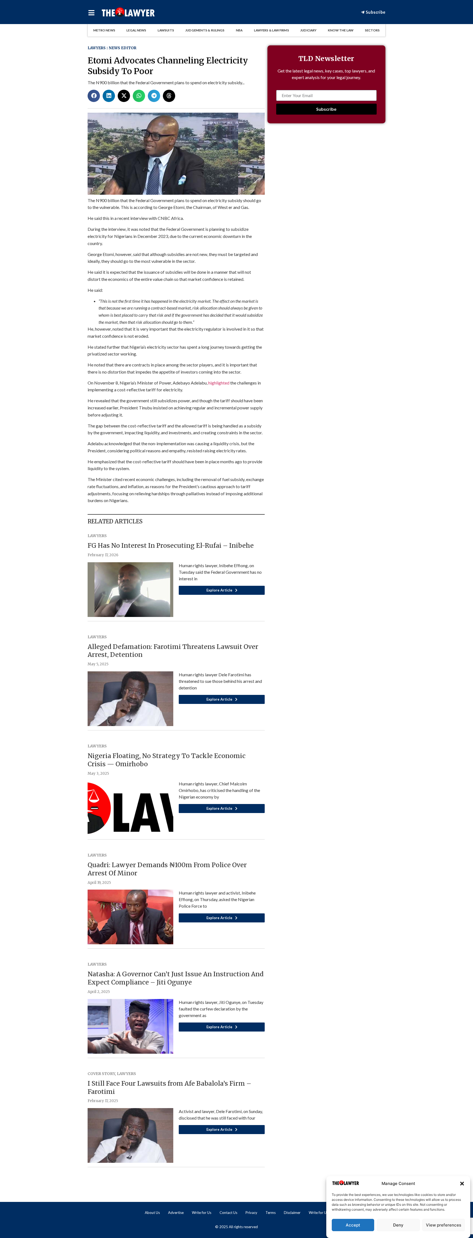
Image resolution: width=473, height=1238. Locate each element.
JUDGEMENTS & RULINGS (204, 30)
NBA (239, 30)
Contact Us (228, 1212)
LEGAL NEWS (136, 30)
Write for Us (201, 1212)
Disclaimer (292, 1212)
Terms (271, 1212)
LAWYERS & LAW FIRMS (271, 30)
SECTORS (372, 30)
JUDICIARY (308, 30)
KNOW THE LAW (340, 30)
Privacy (251, 1212)
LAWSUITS (166, 30)
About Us (152, 1212)
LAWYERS (97, 48)
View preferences (443, 1225)
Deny (398, 1225)
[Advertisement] (326, 182)
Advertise (176, 1212)
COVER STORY (101, 1073)
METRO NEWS (104, 30)
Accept (353, 1225)
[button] (462, 1183)
